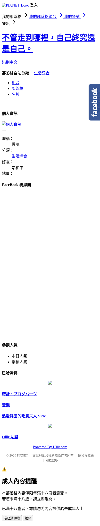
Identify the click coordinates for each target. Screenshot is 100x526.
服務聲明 (52, 460)
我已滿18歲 (12, 518)
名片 (15, 94)
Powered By (43, 447)
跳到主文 (9, 62)
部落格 (17, 88)
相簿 (15, 83)
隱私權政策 (86, 455)
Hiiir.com (60, 447)
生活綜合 (42, 73)
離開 (28, 518)
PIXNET (22, 455)
